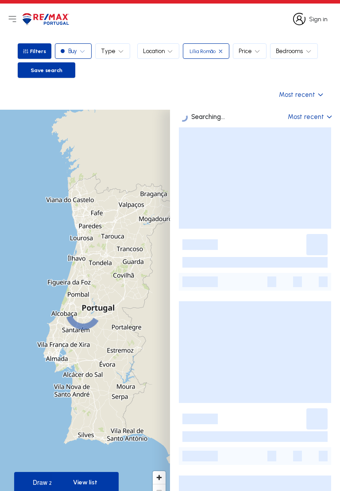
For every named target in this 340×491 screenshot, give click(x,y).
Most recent (297, 94)
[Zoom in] (159, 477)
